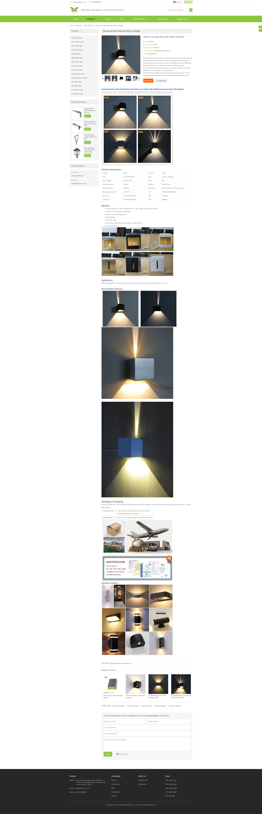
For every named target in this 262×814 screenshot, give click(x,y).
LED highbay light (77, 50)
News (107, 19)
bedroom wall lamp (175, 706)
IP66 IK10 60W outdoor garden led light (90, 137)
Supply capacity (148, 51)
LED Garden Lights (77, 42)
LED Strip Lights (76, 86)
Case (121, 19)
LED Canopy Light (77, 90)
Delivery (114, 780)
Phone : (72, 792)
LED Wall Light (89, 25)
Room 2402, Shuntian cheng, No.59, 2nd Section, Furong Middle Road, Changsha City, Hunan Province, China (91, 782)
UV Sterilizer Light (77, 94)
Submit (108, 754)
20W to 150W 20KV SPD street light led (89, 110)
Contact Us (162, 19)
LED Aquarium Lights (78, 74)
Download (161, 81)
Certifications (115, 792)
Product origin (148, 44)
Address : (73, 780)
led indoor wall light (118, 706)
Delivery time (147, 47)
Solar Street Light (76, 62)
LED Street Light (76, 38)
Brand (145, 41)
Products (90, 19)
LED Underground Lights (79, 78)
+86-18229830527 (95, 2)
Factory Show (139, 19)
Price (145, 54)
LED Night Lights (76, 82)
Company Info (142, 780)
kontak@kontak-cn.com (79, 2)
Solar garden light (77, 66)
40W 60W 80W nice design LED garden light (89, 150)
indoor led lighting (160, 706)
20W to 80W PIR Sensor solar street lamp (90, 123)
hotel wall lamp (147, 706)
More (87, 116)
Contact (73, 776)
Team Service (115, 784)
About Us (182, 19)
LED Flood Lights (76, 46)
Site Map (114, 796)
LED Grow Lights (76, 70)
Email (148, 80)
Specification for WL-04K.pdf (120, 663)
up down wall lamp (133, 706)
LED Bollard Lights (77, 58)
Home (75, 19)
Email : (72, 788)
